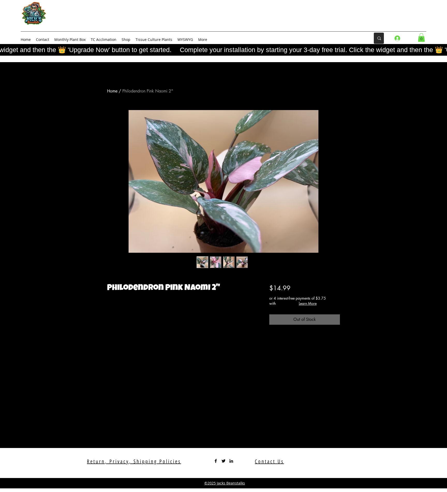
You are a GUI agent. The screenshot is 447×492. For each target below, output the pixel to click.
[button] (421, 37)
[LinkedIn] (231, 461)
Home (112, 91)
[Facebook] (215, 461)
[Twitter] (223, 461)
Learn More (308, 303)
